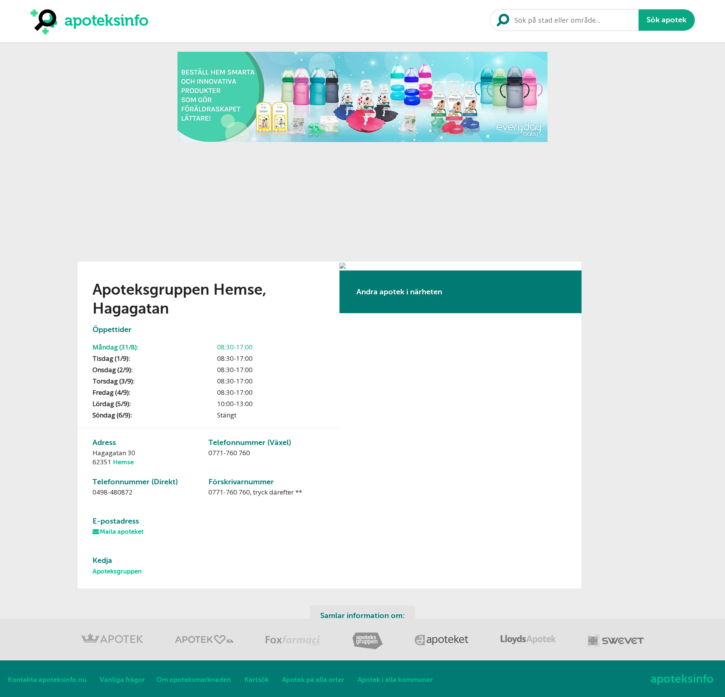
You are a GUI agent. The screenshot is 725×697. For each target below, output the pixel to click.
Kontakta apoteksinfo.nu (47, 679)
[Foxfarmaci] (293, 648)
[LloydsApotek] (529, 648)
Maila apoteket (121, 531)
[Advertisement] (362, 199)
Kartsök (256, 679)
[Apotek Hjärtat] (205, 648)
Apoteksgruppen (117, 571)
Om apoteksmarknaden (193, 679)
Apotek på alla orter (313, 679)
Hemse (123, 462)
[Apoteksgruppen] (368, 648)
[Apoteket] (443, 648)
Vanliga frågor (122, 679)
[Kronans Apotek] (113, 648)
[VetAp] (615, 648)
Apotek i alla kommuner (395, 679)
